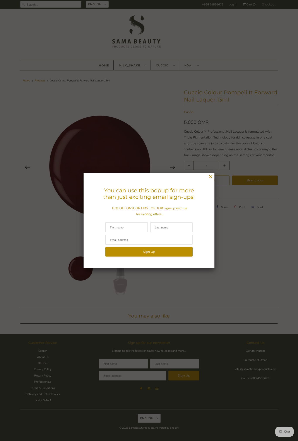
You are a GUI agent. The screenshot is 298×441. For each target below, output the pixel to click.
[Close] (210, 177)
